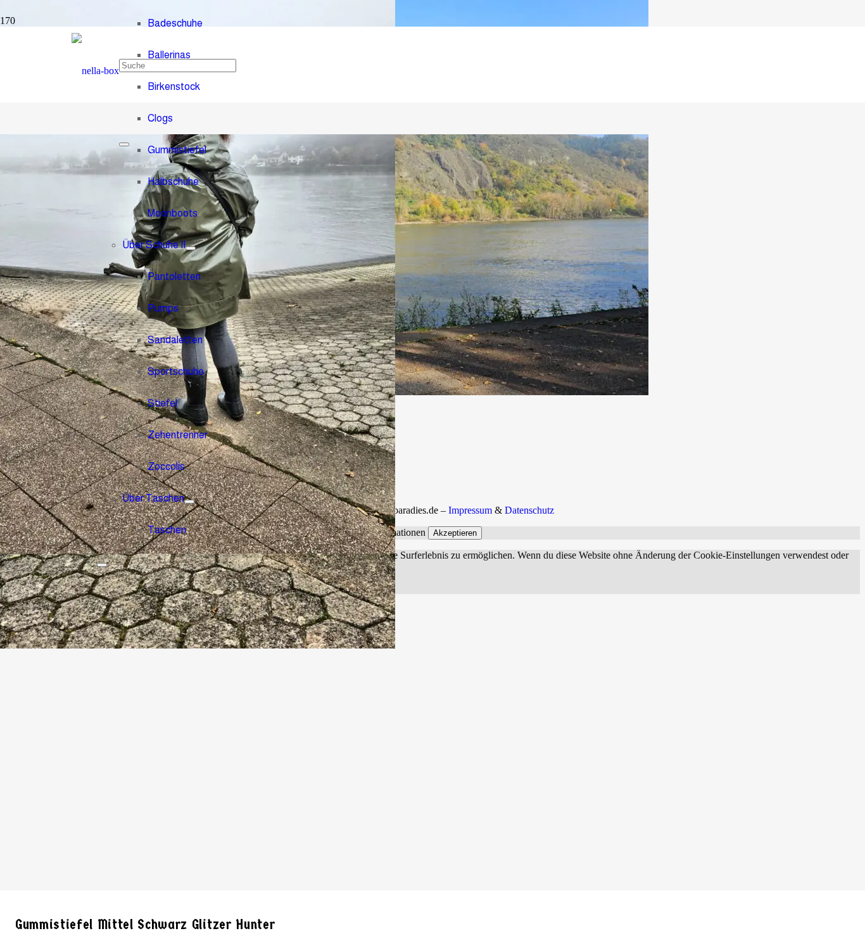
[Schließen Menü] (102, 565)
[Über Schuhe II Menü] (191, 248)
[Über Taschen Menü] (189, 502)
